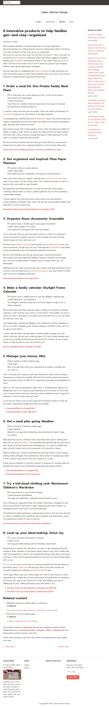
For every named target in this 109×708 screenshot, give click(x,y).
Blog (62, 22)
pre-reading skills (36, 570)
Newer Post (63, 646)
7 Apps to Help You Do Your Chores (22, 621)
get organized (21, 58)
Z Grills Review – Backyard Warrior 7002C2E (95, 132)
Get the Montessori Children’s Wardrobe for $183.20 (27, 523)
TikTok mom (23, 567)
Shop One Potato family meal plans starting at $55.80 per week (32, 149)
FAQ (71, 22)
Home (38, 22)
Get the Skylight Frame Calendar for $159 (22, 346)
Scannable (54, 247)
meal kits (7, 114)
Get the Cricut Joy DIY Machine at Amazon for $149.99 (31, 588)
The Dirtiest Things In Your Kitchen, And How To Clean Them (96, 119)
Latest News (8, 661)
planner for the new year (55, 178)
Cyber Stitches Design (62, 703)
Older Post (10, 646)
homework (18, 60)
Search (26, 665)
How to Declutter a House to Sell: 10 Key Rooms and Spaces (97, 48)
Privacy (26, 668)
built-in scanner (23, 244)
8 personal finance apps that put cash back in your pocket (32, 610)
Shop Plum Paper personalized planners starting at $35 (28, 209)
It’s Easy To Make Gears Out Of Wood (11, 666)
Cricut (7, 564)
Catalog (50, 22)
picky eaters (23, 442)
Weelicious (41, 118)
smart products (41, 71)
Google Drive (52, 244)
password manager (38, 271)
